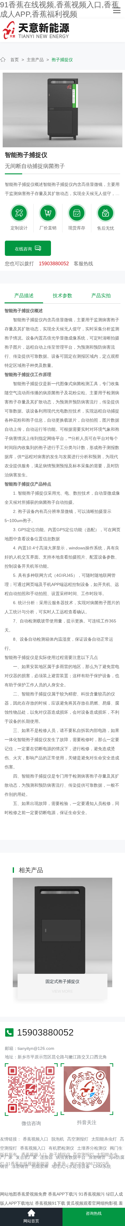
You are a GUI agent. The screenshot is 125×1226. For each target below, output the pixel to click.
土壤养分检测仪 (92, 1148)
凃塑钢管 (20, 1166)
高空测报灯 (77, 1139)
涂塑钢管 (97, 1157)
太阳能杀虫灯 (104, 1139)
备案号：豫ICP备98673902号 (81, 1163)
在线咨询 (23, 248)
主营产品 (35, 59)
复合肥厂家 (26, 1157)
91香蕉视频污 (92, 1194)
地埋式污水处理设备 (71, 1166)
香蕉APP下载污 (62, 1194)
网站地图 (8, 1194)
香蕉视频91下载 (50, 1203)
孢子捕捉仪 (62, 59)
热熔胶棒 (40, 1166)
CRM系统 (102, 1166)
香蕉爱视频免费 (32, 1194)
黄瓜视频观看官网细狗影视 (91, 1203)
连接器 (46, 1157)
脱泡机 (57, 1139)
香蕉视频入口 (35, 1139)
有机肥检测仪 (61, 1148)
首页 (14, 59)
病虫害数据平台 (71, 1157)
